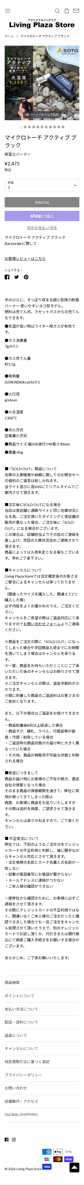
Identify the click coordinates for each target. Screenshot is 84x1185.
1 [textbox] (9, 187)
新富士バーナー (18, 154)
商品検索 (12, 982)
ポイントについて (20, 995)
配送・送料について (21, 1022)
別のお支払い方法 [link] (42, 228)
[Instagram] (12, 1139)
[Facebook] (4, 1139)
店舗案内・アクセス (21, 1101)
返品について (16, 1035)
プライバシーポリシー (23, 1075)
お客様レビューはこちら (25, 258)
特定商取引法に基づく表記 (27, 1061)
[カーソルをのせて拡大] (42, 82)
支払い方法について (21, 1009)
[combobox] (42, 185)
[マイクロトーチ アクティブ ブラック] (21, 127)
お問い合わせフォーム (42, 624)
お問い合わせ (16, 1088)
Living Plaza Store (29, 1169)
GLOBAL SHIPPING (21, 1114)
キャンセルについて (21, 1048)
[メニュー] (8, 10)
